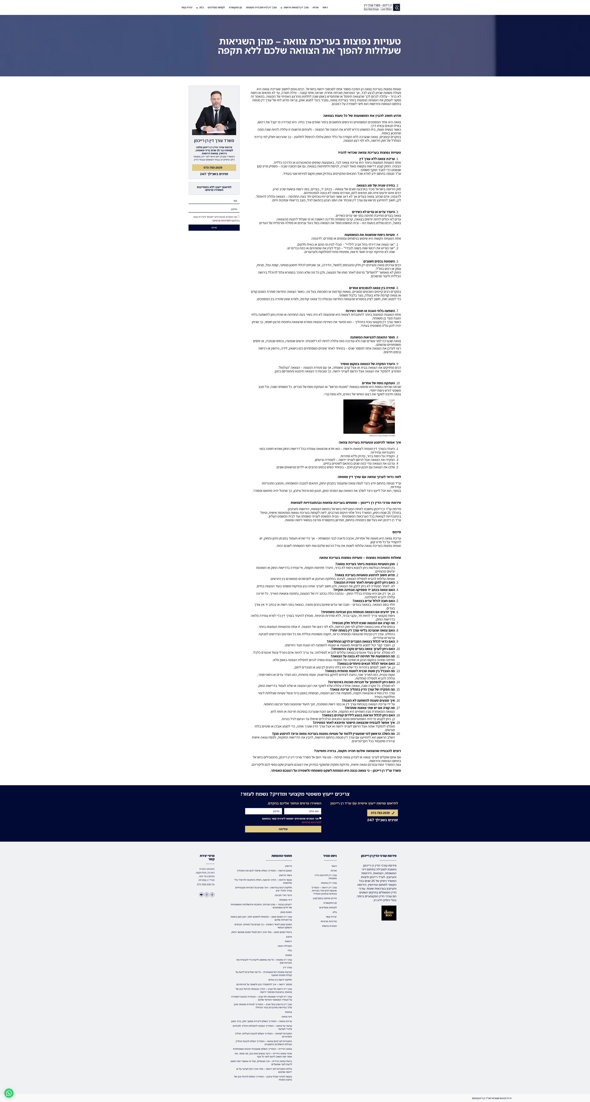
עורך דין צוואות (329, 883)
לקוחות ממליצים (216, 7)
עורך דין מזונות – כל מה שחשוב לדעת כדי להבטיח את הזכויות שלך (264, 961)
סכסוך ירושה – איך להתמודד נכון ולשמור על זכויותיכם (264, 984)
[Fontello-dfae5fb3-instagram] (207, 894)
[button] (9, 1093)
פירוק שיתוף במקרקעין (325, 898)
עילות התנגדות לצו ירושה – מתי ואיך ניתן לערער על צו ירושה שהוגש (264, 1070)
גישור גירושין (285, 875)
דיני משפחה (285, 899)
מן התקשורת (235, 7)
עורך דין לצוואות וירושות (296, 7)
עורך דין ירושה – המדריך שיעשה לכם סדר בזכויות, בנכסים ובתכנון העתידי (324, 890)
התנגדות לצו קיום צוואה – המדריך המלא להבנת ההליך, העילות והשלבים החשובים (263, 1042)
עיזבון (289, 936)
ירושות (288, 941)
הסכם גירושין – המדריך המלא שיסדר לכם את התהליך (264, 870)
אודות (316, 7)
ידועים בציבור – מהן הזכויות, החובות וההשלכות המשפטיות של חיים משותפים (261, 906)
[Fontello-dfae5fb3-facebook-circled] (212, 894)
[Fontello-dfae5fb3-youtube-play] (201, 894)
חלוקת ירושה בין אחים (280, 979)
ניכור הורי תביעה (283, 895)
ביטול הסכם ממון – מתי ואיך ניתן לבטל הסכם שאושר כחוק (261, 932)
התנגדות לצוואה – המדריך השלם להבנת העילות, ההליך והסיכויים (263, 1035)
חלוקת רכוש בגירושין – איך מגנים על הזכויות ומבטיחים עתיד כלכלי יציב (263, 889)
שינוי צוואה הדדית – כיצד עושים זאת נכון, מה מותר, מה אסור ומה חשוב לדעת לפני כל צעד (263, 1055)
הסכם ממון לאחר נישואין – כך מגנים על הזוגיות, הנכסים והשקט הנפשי (263, 926)
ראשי (325, 7)
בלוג (201, 7)
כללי (289, 950)
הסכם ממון (286, 912)
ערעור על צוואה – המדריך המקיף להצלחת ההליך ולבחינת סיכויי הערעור (262, 1027)
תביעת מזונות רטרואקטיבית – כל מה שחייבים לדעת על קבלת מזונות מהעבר (264, 973)
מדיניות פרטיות (329, 921)
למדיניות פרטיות (221, 220)
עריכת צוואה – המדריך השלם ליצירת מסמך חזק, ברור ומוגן (261, 1021)
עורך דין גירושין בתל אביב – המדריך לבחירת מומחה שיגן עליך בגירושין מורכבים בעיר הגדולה (263, 1006)
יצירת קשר (186, 7)
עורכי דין (287, 967)
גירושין (288, 866)
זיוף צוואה (286, 1016)
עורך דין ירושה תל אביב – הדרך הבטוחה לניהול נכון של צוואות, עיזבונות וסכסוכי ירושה (264, 990)
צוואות (288, 1012)
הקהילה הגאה (285, 946)
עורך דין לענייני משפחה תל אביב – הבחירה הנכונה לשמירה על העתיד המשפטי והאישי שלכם (261, 998)
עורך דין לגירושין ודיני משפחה (261, 7)
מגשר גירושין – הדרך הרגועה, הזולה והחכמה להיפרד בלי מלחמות (263, 881)
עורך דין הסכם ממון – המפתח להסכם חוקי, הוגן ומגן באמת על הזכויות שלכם (261, 918)
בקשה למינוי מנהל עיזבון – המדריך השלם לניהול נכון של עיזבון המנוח (263, 1078)
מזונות (288, 955)
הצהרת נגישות (329, 926)
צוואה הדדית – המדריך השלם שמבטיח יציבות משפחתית (262, 1049)
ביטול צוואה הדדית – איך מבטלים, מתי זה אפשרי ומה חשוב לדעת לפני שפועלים (261, 1062)
